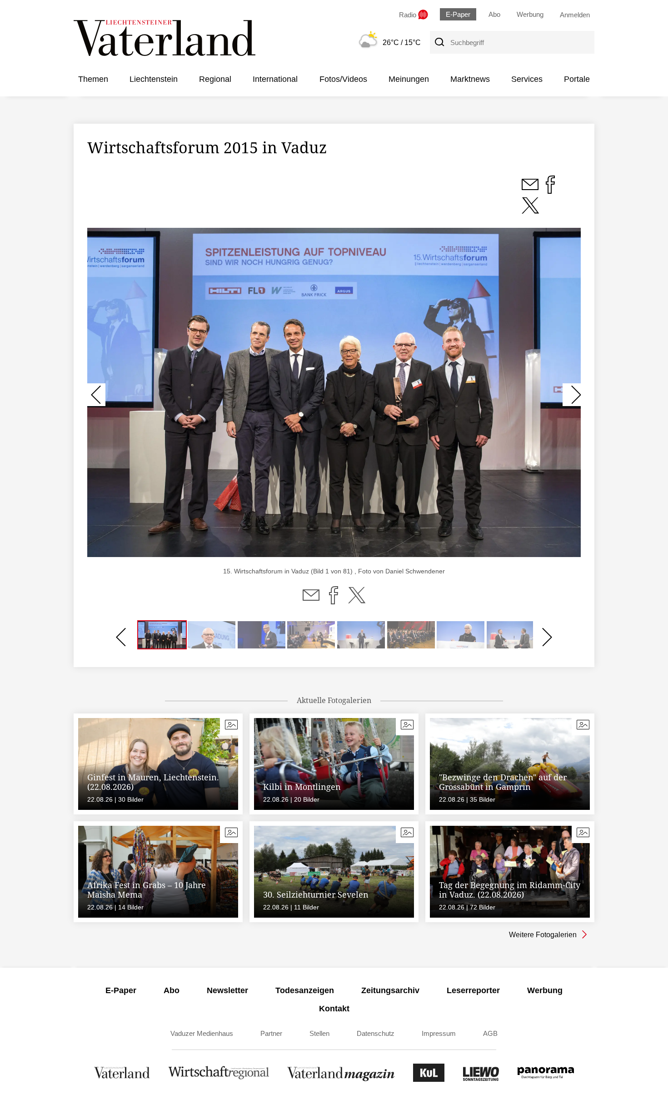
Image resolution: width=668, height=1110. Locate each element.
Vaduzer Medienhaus (201, 1033)
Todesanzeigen (304, 990)
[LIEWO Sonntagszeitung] (481, 1079)
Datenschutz (375, 1033)
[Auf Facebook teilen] (333, 600)
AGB (490, 1033)
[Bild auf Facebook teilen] (550, 189)
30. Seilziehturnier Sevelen (316, 894)
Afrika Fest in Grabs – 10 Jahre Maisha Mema (146, 889)
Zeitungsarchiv (390, 990)
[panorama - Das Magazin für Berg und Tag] (546, 1079)
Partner (271, 1033)
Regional (215, 79)
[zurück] (96, 394)
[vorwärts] (572, 394)
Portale (577, 79)
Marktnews (470, 79)
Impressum (439, 1033)
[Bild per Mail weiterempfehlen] (531, 189)
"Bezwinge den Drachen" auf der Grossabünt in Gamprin (503, 782)
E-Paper (458, 14)
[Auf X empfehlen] (356, 600)
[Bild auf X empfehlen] (530, 210)
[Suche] (439, 42)
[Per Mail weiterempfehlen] (311, 600)
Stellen (319, 1033)
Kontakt (334, 1008)
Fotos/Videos (343, 79)
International (275, 79)
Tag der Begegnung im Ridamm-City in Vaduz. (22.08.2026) (509, 889)
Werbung (530, 14)
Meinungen (409, 79)
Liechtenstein (154, 79)
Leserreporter (473, 990)
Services (527, 79)
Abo (494, 14)
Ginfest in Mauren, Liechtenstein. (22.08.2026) (153, 782)
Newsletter (227, 990)
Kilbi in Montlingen (302, 786)
